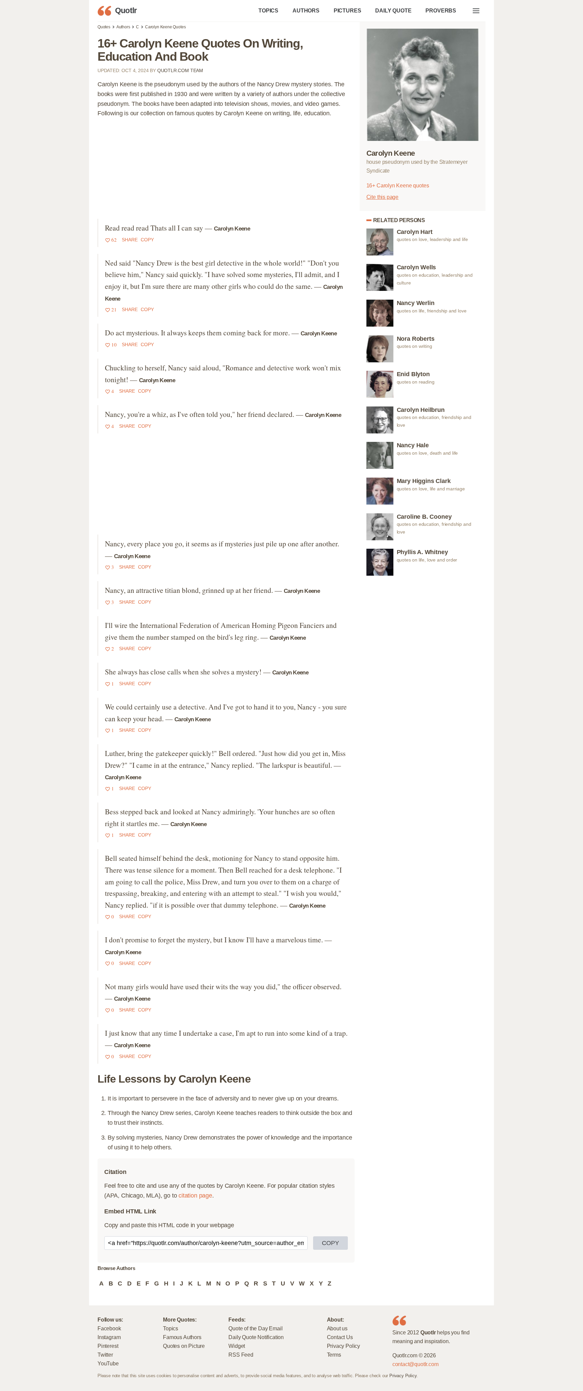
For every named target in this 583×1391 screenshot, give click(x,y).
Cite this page (382, 197)
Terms (334, 1355)
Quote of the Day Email (255, 1328)
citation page (195, 1195)
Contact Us (340, 1337)
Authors (123, 27)
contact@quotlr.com (415, 1364)
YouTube (108, 1363)
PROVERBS (440, 10)
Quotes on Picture (184, 1346)
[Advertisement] (226, 171)
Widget (236, 1346)
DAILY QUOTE (393, 10)
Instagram (109, 1337)
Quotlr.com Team (180, 70)
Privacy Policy (343, 1346)
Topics (170, 1328)
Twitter (105, 1355)
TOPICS (268, 10)
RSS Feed (240, 1355)
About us (337, 1328)
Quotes (104, 27)
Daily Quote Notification (256, 1337)
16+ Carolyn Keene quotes (397, 185)
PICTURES (347, 10)
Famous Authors (182, 1337)
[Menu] (476, 11)
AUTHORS (306, 10)
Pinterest (108, 1346)
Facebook (109, 1328)
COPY (330, 1243)
